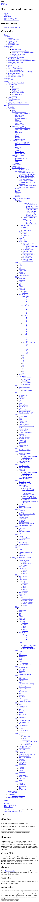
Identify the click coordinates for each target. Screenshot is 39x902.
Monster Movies (23, 445)
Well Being (22, 696)
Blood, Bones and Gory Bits (27, 514)
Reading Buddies (24, 438)
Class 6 (17, 448)
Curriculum (18, 160)
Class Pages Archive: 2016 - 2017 (21, 198)
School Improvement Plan (15, 76)
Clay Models (22, 442)
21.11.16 (28, 222)
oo (23, 361)
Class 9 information (24, 748)
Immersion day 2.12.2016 (29, 498)
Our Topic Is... (23, 568)
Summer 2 (25, 573)
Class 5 (17, 414)
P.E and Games (23, 776)
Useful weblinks (23, 725)
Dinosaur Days (26, 378)
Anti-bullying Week (24, 461)
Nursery (14, 110)
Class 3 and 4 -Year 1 (18, 126)
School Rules (22, 775)
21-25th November (27, 249)
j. (26, 336)
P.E (16, 156)
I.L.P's (21, 728)
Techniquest (22, 440)
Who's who (22, 269)
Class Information (24, 225)
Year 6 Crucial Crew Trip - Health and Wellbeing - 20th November (27, 182)
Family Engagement (14, 99)
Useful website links (24, 746)
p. (26, 310)
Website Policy (8, 807)
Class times (22, 280)
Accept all (10, 832)
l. (26, 328)
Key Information (9, 46)
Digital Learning (20, 139)
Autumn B (25, 235)
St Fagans (25, 502)
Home (6, 13)
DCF (13, 86)
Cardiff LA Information (18, 54)
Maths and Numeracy (25, 664)
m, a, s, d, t (25, 296)
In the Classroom (27, 603)
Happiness (25, 700)
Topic (17, 193)
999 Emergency (23, 517)
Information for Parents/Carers (20, 51)
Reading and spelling (21, 158)
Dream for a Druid (24, 515)
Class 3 (17, 386)
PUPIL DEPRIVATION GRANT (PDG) (20, 72)
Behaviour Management (15, 70)
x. (26, 350)
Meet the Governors (13, 44)
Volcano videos (23, 429)
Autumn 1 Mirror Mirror (29, 645)
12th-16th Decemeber (28, 254)
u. (26, 320)
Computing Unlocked (25, 701)
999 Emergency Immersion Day (28, 523)
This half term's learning (22, 142)
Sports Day (11, 107)
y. (26, 339)
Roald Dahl (25, 381)
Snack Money (23, 576)
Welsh (20, 374)
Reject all (3, 832)
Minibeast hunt (26, 488)
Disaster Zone (26, 459)
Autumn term (26, 736)
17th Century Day (24, 435)
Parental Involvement (25, 507)
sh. (27, 331)
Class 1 (17, 262)
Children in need (27, 390)
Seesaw (14, 89)
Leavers (17, 196)
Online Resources (24, 424)
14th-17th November (32, 206)
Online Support (12, 84)
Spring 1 (24, 586)
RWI (20, 201)
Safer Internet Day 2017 (26, 413)
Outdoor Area (23, 579)
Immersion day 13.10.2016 (30, 501)
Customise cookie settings (22, 832)
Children (6, 15)
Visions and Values (13, 39)
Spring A (25, 237)
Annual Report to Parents (15, 68)
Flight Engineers (27, 477)
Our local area (26, 493)
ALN (9, 48)
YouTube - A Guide (17, 91)
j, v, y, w (24, 334)
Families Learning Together (16, 57)
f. (26, 325)
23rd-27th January (27, 261)
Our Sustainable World (25, 525)
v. (26, 337)
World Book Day (24, 478)
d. (26, 302)
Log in (3, 3)
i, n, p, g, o (25, 305)
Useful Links (15, 88)
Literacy (17, 190)
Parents (6, 81)
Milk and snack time (21, 118)
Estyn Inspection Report (15, 67)
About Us (7, 36)
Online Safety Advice (18, 92)
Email (20, 716)
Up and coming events (25, 552)
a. (26, 299)
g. (26, 312)
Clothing (24, 229)
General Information (24, 453)
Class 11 (17, 526)
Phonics (17, 137)
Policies (10, 65)
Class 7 (17, 451)
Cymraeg (21, 512)
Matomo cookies (10, 871)
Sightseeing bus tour (28, 494)
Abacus (21, 712)
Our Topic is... (23, 232)
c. (26, 317)
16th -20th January (27, 259)
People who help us (28, 496)
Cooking (24, 605)
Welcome (10, 38)
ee (23, 357)
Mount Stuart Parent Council (16, 62)
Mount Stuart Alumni (14, 73)
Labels (21, 272)
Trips (20, 530)
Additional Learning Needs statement (18, 104)
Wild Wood (22, 520)
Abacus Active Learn (25, 410)
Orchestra (21, 434)
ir (22, 370)
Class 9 (17, 480)
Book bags (18, 147)
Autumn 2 (25, 293)
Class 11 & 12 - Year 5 (18, 168)
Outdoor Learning (27, 602)
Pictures (21, 597)
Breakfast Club (12, 97)
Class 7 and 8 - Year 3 (18, 155)
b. (26, 321)
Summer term (26, 740)
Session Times (26, 563)
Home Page (4, 4)
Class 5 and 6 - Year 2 (10, 18)
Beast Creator (26, 538)
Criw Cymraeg (12, 794)
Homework (22, 273)
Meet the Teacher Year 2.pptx (12, 27)
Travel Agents (23, 762)
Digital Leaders (12, 792)
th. (27, 344)
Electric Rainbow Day (25, 432)
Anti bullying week (24, 482)
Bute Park (25, 486)
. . (19, 608)
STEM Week (26, 379)
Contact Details (12, 41)
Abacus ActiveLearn (25, 674)
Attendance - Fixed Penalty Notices (18, 102)
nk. (27, 353)
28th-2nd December (28, 251)
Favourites (22, 619)
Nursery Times (26, 230)
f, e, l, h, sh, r (26, 323)
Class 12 (17, 535)
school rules (22, 786)
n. (26, 309)
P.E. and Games (19, 115)
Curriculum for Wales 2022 (16, 75)
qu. (27, 349)
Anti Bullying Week (24, 467)
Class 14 (17, 547)
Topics (21, 536)
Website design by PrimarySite (13, 811)
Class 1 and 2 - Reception (19, 112)
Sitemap (6, 803)
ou (23, 371)
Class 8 (17, 464)
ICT (20, 443)
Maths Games (23, 688)
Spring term (25, 738)
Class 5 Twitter (23, 416)
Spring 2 (24, 571)
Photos (21, 389)
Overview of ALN (17, 49)
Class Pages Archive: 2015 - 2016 (21, 557)
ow (23, 360)
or (23, 366)
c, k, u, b (24, 315)
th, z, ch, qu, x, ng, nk (28, 342)
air (23, 368)
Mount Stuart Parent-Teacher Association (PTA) (21, 60)
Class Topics (22, 581)
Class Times (22, 270)
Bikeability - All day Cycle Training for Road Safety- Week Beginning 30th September (28, 174)
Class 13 (17, 546)
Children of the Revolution (30, 456)
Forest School (26, 384)
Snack (17, 136)
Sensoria (21, 759)
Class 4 (17, 392)
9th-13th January (31, 214)
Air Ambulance (26, 382)
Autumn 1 (25, 291)
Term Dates (18, 123)
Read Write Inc (19, 152)
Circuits (21, 446)
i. (26, 307)
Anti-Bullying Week (24, 275)
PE (16, 131)
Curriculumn (18, 121)
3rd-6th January (30, 213)
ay (23, 355)
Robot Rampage (27, 458)
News (17, 161)
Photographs (22, 376)
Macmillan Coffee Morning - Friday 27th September (27, 178)
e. (26, 326)
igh (23, 358)
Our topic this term (24, 551)
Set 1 (23, 634)
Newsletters (11, 80)
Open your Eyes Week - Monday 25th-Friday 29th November (28, 186)
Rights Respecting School (15, 797)
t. (26, 304)
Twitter (17, 134)
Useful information (24, 720)
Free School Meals (17, 94)
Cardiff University (24, 522)
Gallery (17, 163)
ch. (27, 347)
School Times (23, 592)
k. (26, 318)
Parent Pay (15, 96)
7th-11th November (31, 204)
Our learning (22, 485)
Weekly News (23, 241)
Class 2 (17, 277)
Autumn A (25, 233)
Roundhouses (26, 499)
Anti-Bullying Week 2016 (26, 411)
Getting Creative (27, 600)
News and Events (9, 78)
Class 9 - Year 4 (16, 164)
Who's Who (11, 43)
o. (26, 313)
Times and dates (23, 669)
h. (26, 329)
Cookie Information (10, 805)
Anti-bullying (23, 543)
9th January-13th (27, 257)
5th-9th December (31, 211)
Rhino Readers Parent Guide (16, 83)
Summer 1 (25, 570)
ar (23, 365)
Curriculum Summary (14, 64)
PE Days (21, 504)
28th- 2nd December (32, 209)
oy (23, 373)
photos (21, 783)
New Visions (22, 518)
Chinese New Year (27, 647)
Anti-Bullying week (24, 387)
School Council (12, 791)
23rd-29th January (31, 216)
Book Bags (18, 116)
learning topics (23, 789)
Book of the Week (27, 203)
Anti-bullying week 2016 (26, 531)
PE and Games (23, 395)
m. (27, 297)
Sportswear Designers (25, 757)
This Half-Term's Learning (22, 128)
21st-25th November (32, 208)
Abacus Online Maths (25, 687)
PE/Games (18, 192)
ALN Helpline (16, 56)
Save (16, 900)
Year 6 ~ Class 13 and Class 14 (20, 169)
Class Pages (7, 16)
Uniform (10, 100)
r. (26, 333)
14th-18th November (28, 245)
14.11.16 (28, 221)
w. (26, 341)
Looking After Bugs (28, 599)
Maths (17, 188)
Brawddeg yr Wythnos (18, 796)
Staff (20, 595)
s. (26, 301)
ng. (27, 352)
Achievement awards (25, 483)
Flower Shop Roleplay (28, 648)
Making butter (23, 430)
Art (20, 690)
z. (26, 345)
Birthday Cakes (19, 124)
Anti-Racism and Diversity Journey (18, 59)
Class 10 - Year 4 (16, 166)
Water (17, 120)
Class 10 (17, 509)
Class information (24, 544)
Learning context (24, 722)
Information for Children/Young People (23, 52)
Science (17, 195)
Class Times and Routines (11, 20)
